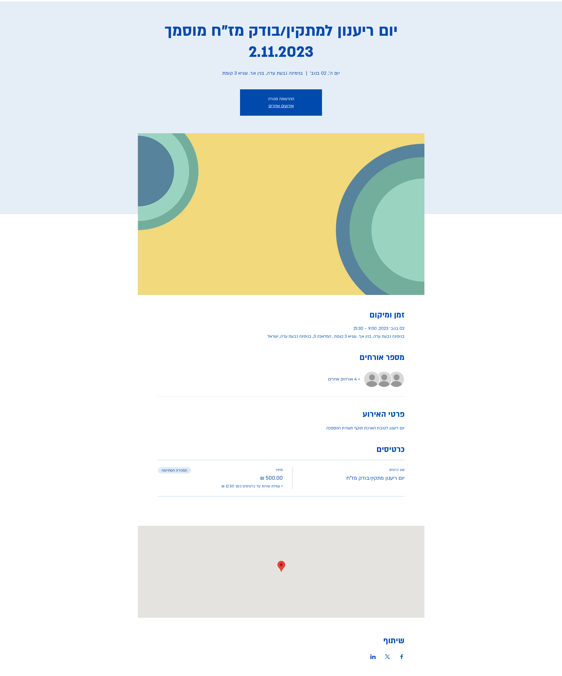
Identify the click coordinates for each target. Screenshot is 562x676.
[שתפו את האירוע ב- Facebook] (402, 656)
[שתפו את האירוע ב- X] (387, 656)
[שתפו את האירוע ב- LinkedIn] (373, 656)
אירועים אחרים (281, 106)
